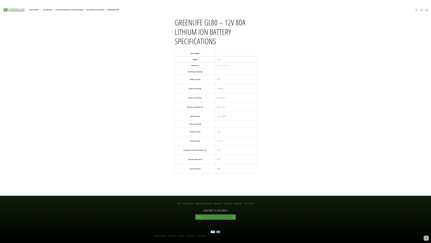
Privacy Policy (228, 203)
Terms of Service (249, 203)
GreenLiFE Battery (162, 236)
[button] (35, 9)
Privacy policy (181, 236)
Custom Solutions (188, 203)
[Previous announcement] (178, 2)
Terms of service (190, 236)
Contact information (201, 236)
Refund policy (172, 236)
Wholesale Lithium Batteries (203, 203)
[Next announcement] (252, 2)
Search (179, 203)
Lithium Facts (218, 203)
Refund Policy (238, 203)
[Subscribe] (233, 217)
